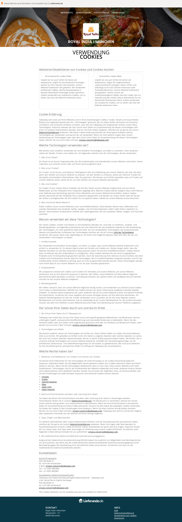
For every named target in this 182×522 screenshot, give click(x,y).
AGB (116, 510)
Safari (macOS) (48, 389)
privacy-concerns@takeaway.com (94, 140)
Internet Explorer (49, 382)
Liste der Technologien (124, 232)
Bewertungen (83, 12)
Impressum (118, 12)
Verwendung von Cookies (125, 515)
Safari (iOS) (47, 387)
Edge (44, 384)
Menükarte (67, 12)
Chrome (45, 377)
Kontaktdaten (101, 12)
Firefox (45, 379)
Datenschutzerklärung (49, 132)
